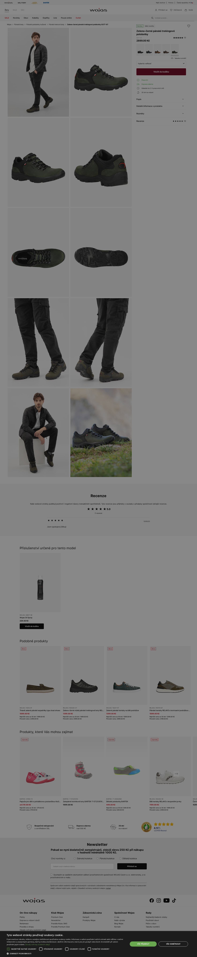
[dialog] (98, 478)
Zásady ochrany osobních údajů (37, 944)
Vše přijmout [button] (143, 944)
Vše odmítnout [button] (173, 944)
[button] (66, 953)
